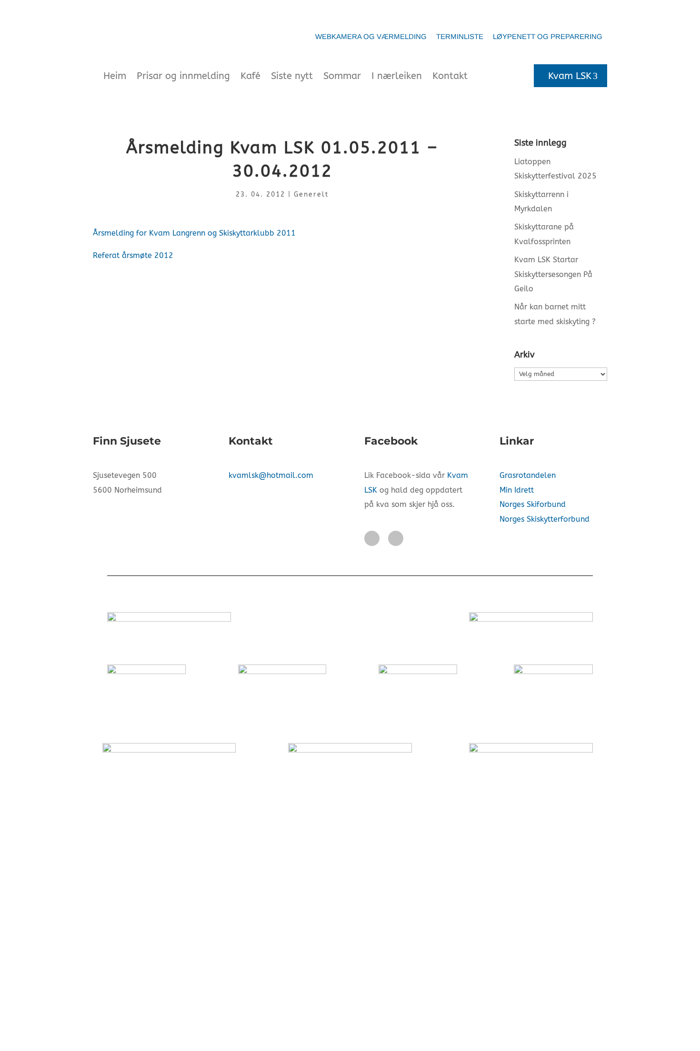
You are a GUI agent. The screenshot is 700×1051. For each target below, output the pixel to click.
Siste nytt (292, 75)
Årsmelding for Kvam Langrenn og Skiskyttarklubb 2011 (194, 233)
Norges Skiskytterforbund (545, 519)
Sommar (342, 75)
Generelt (311, 194)
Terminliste (459, 36)
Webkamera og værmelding (371, 36)
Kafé (250, 75)
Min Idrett (517, 490)
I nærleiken (396, 75)
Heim (114, 75)
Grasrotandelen (528, 475)
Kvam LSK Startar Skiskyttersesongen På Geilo (553, 274)
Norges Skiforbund (533, 504)
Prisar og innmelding (183, 75)
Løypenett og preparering (547, 36)
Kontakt (450, 75)
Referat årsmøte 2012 (133, 255)
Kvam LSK (569, 75)
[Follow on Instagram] (395, 538)
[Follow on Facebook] (372, 538)
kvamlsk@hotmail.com (271, 475)
